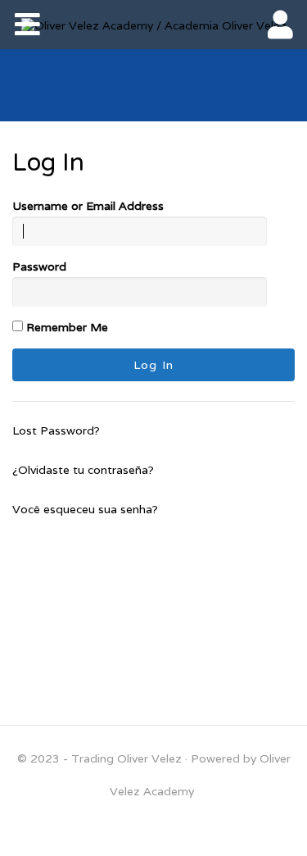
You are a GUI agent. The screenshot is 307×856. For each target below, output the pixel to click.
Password (39, 266)
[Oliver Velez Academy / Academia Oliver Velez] (154, 24)
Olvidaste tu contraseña (83, 469)
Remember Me (65, 327)
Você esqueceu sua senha (82, 509)
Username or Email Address (88, 205)
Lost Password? (56, 430)
